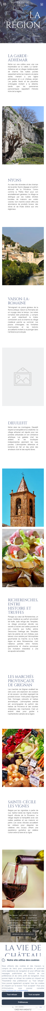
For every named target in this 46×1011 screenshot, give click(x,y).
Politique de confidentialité (17, 990)
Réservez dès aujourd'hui (23, 934)
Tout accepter (34, 994)
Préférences (23, 1002)
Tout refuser (12, 994)
